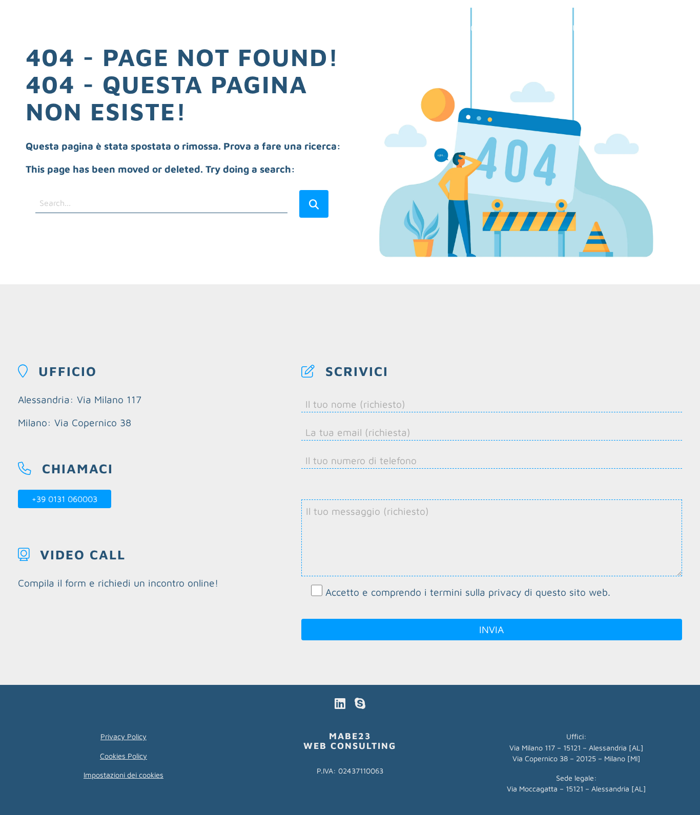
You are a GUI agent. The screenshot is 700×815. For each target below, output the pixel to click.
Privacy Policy (123, 736)
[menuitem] (441, 27)
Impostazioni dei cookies (123, 774)
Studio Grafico (596, 28)
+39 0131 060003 (64, 499)
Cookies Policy (123, 755)
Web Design (519, 28)
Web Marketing (441, 28)
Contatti (668, 28)
